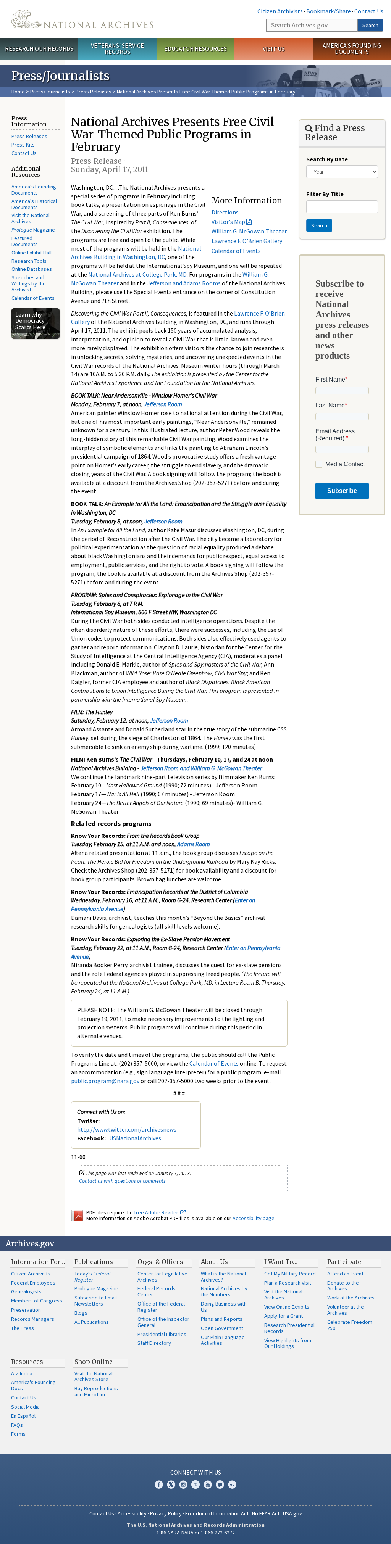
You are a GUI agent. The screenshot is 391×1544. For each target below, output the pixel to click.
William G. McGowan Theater (249, 231)
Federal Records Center (156, 1291)
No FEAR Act (266, 1513)
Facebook (158, 1484)
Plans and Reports (221, 1318)
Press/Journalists (50, 91)
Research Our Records (39, 48)
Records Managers (32, 1318)
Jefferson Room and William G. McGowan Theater (201, 768)
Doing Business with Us (224, 1306)
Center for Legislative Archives (162, 1276)
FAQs (17, 1425)
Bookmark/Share (328, 11)
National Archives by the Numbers (224, 1291)
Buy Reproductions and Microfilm (96, 1391)
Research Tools (29, 261)
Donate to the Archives (343, 1285)
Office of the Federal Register (161, 1306)
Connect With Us (195, 1472)
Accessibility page (254, 1218)
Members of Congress (36, 1300)
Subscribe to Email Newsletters (95, 1300)
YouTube (207, 1484)
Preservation (26, 1309)
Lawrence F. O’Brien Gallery (247, 241)
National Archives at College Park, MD (137, 274)
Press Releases (93, 91)
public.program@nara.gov (105, 1081)
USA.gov (292, 1513)
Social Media (25, 1406)
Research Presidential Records (289, 1328)
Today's (92, 1276)
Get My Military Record (290, 1273)
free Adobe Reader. (157, 1212)
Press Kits (23, 144)
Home (18, 91)
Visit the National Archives (30, 218)
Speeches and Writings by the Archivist (28, 283)
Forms (18, 1433)
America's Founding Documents (352, 49)
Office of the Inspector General (163, 1321)
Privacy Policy (166, 1513)
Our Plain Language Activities (223, 1340)
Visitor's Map (228, 221)
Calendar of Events (33, 298)
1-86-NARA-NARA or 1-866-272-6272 (196, 1532)
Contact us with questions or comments (122, 1180)
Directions (225, 212)
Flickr (232, 1484)
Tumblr (195, 1484)
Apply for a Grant (283, 1315)
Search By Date (327, 159)
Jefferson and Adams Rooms (184, 283)
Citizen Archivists (280, 11)
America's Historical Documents (34, 204)
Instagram (183, 1484)
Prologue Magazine (96, 1288)
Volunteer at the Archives (345, 1309)
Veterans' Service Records (117, 49)
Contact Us (368, 11)
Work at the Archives (351, 1297)
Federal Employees (33, 1282)
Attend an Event (345, 1273)
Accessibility (132, 1513)
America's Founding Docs (33, 1385)
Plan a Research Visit (287, 1282)
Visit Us (273, 48)
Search (370, 25)
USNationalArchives (135, 1138)
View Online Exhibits (286, 1306)
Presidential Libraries (161, 1334)
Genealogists (26, 1291)
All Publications (91, 1322)
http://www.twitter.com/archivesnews (126, 1129)
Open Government (222, 1328)
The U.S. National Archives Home (82, 19)
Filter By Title (325, 194)
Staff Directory (154, 1343)
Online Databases (31, 269)
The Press (22, 1328)
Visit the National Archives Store (93, 1376)
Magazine (33, 229)
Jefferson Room (163, 404)
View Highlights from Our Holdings (287, 1343)
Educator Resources (195, 48)
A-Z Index (21, 1373)
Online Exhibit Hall (31, 252)
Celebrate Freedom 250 (349, 1325)
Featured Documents (24, 241)
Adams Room (193, 844)
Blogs (80, 1312)
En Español (23, 1415)
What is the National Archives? (223, 1276)
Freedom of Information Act (217, 1513)
